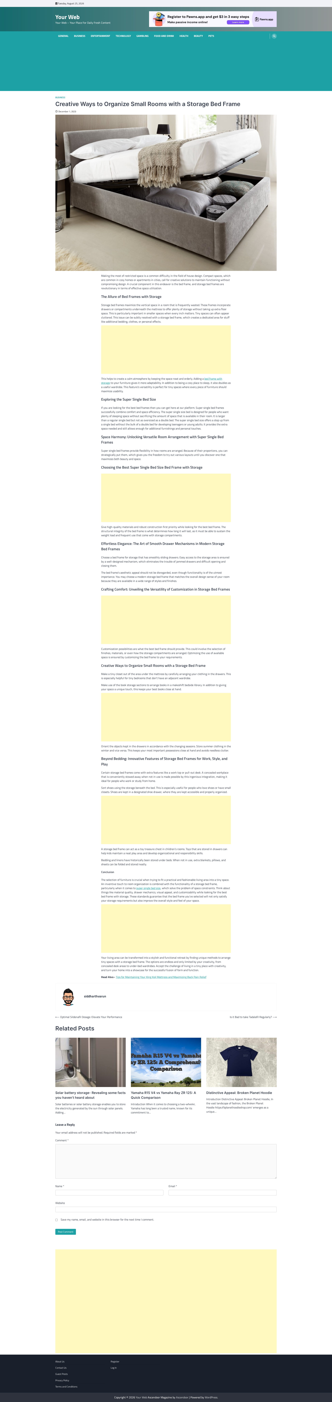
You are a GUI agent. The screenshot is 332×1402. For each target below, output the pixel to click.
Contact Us (61, 1368)
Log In (114, 1368)
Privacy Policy (62, 1380)
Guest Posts (61, 1374)
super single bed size (148, 888)
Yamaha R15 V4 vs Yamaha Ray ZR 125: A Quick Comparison (163, 1095)
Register (115, 1361)
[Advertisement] (166, 67)
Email (173, 1186)
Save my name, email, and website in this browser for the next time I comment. (107, 1219)
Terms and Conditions (66, 1387)
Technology (123, 36)
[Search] (274, 36)
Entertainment (100, 36)
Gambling (142, 36)
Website (60, 1203)
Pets (211, 36)
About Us (59, 1361)
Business (79, 36)
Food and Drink (164, 36)
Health (183, 36)
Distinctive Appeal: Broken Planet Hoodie (239, 1093)
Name (59, 1186)
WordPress (211, 1397)
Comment (62, 1140)
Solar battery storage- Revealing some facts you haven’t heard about (90, 1095)
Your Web (67, 16)
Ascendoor (182, 1397)
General (63, 36)
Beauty (198, 36)
